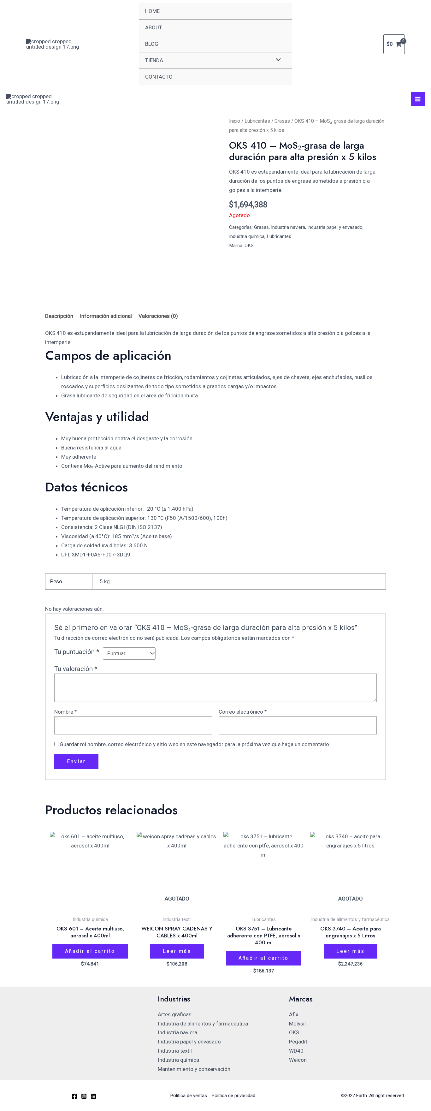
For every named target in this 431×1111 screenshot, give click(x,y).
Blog (151, 44)
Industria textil (175, 1051)
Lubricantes (257, 121)
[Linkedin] (93, 1096)
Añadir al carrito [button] (90, 951)
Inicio (234, 121)
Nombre (65, 712)
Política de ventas (188, 1095)
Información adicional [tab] (106, 316)
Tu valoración (75, 669)
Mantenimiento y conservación (194, 1069)
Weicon (298, 1060)
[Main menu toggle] (418, 99)
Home (152, 11)
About (153, 27)
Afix (293, 1014)
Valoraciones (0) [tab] (158, 316)
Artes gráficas (175, 1014)
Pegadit (298, 1041)
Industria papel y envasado (335, 227)
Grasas (282, 121)
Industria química (246, 236)
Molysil (297, 1023)
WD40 (296, 1051)
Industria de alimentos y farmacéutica (203, 1023)
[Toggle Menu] (277, 60)
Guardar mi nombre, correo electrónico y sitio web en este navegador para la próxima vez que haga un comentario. (195, 744)
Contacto (159, 77)
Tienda (154, 60)
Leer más (177, 951)
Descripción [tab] (59, 316)
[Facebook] (74, 1096)
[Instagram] (84, 1096)
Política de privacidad (233, 1095)
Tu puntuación (76, 652)
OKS (249, 245)
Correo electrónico (243, 712)
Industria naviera (288, 227)
